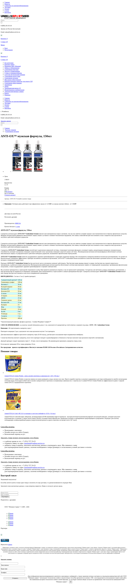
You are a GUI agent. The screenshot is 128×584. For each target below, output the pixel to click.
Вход (6, 48)
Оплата (6, 9)
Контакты (7, 12)
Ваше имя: (4, 569)
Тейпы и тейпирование (11, 68)
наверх (10, 544)
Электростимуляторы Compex (14, 91)
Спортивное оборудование (13, 83)
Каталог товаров (10, 130)
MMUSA (18, 223)
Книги (6, 93)
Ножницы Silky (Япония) (12, 66)
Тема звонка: (5, 565)
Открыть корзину (10, 195)
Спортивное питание (11, 78)
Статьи (6, 11)
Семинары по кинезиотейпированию (16, 5)
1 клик (18, 226)
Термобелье (8, 85)
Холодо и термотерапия (12, 71)
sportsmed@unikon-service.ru (34, 443)
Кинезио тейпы (9, 64)
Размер (6, 188)
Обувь (6, 86)
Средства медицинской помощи (14, 74)
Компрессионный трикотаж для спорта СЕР (18, 81)
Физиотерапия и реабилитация (14, 90)
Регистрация (8, 50)
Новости (7, 4)
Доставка (7, 7)
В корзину (9, 191)
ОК (70, 582)
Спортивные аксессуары (12, 76)
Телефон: (4, 572)
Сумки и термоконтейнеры (13, 73)
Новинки (7, 95)
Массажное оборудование (12, 80)
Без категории (8, 63)
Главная (7, 2)
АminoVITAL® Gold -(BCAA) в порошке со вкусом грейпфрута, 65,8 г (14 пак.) (30, 413)
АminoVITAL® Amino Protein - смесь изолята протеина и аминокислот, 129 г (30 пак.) (31, 376)
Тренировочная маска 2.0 (12, 88)
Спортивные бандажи (11, 69)
